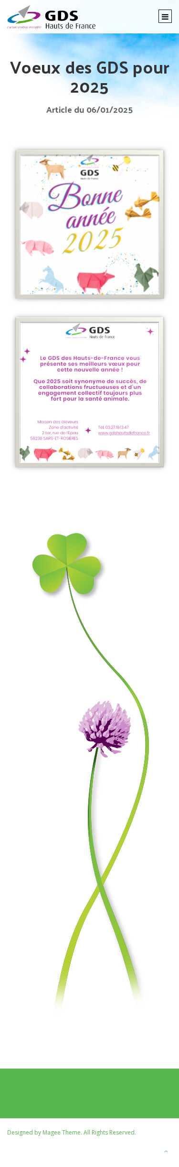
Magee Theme (61, 1132)
